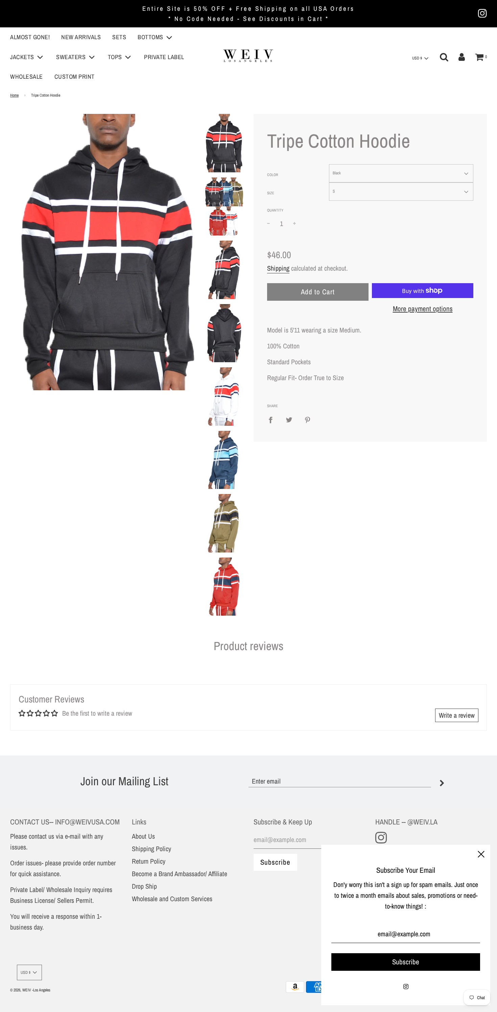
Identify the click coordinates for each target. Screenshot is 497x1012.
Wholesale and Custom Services (172, 898)
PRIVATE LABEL (164, 57)
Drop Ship (144, 886)
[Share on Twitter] (289, 419)
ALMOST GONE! (30, 37)
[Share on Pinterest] (307, 419)
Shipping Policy (151, 848)
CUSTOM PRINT (74, 76)
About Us (143, 836)
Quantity (275, 210)
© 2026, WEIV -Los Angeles (30, 990)
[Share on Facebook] (273, 419)
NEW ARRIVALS (81, 37)
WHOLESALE (26, 76)
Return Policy (148, 861)
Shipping (278, 268)
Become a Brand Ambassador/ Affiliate (179, 873)
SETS (119, 37)
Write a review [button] (457, 715)
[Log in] (461, 57)
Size (270, 193)
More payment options (423, 309)
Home (14, 95)
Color (272, 174)
